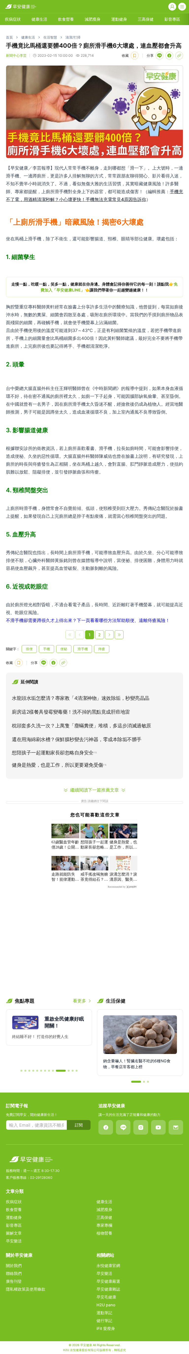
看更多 (79, 1000)
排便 (29, 649)
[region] (94, 287)
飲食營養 (66, 19)
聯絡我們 (14, 1273)
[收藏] (135, 55)
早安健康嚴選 (108, 1281)
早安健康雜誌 (108, 1289)
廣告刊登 (14, 1281)
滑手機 (83, 649)
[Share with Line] (159, 55)
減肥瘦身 (92, 19)
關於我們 (14, 1265)
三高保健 (146, 19)
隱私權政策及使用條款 (25, 1289)
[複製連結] (179, 55)
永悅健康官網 (108, 1265)
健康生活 (39, 19)
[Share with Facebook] (169, 55)
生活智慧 (50, 37)
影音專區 (172, 19)
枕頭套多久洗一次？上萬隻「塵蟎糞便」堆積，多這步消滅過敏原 (81, 726)
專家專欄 (104, 1225)
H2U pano (105, 1304)
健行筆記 (104, 1320)
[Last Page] (119, 634)
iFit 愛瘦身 (105, 1328)
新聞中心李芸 (16, 55)
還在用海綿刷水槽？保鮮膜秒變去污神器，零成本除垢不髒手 (77, 739)
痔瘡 (101, 649)
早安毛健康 (106, 1297)
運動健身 (119, 19)
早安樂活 (14, 1241)
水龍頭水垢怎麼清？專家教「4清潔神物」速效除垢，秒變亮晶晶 (80, 698)
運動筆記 (104, 1312)
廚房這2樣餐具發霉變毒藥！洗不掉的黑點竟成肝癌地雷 (71, 712)
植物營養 (104, 1233)
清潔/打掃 (72, 37)
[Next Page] (109, 634)
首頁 (9, 37)
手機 (46, 649)
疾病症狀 (13, 19)
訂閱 (79, 1125)
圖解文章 (14, 1233)
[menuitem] (13, 19)
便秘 (63, 649)
